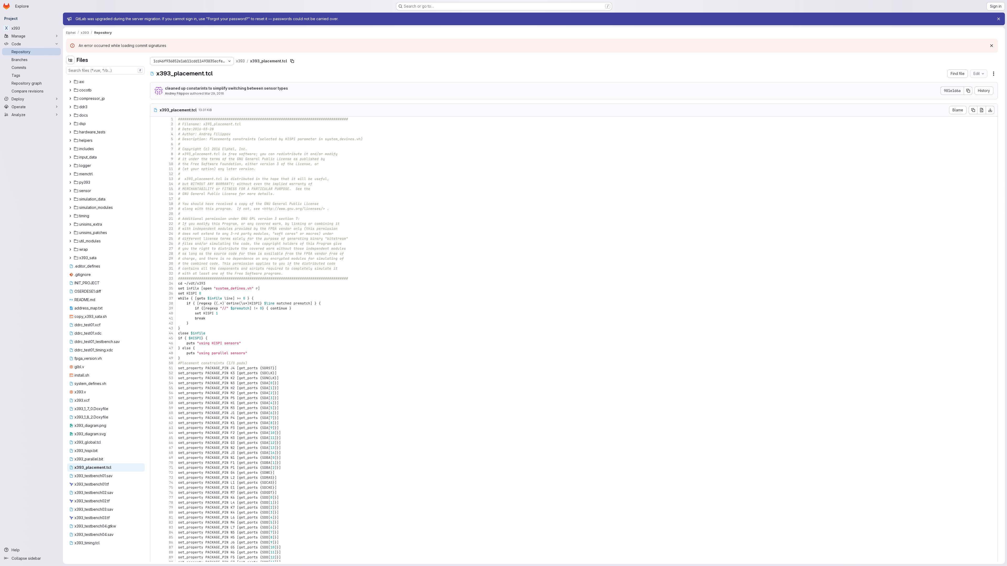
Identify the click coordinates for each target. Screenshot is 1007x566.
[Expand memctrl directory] (70, 174)
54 (171, 383)
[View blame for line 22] (154, 223)
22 (171, 223)
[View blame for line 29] (154, 258)
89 (171, 557)
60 (171, 413)
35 (171, 288)
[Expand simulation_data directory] (70, 199)
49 (171, 358)
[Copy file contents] (973, 110)
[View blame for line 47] (154, 348)
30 (171, 263)
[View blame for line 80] (154, 512)
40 (171, 313)
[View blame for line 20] (154, 213)
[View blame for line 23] (154, 228)
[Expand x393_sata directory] (70, 258)
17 (171, 199)
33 (171, 278)
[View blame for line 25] (154, 238)
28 (171, 253)
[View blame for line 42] (154, 323)
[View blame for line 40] (154, 313)
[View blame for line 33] (154, 278)
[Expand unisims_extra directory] (70, 224)
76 (171, 492)
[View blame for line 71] (154, 467)
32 (171, 273)
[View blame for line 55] (154, 387)
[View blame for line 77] (154, 497)
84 (171, 532)
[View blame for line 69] (154, 457)
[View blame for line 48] (154, 353)
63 (171, 428)
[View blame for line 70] (154, 462)
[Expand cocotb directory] (70, 90)
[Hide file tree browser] (70, 60)
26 (171, 243)
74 (171, 482)
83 (171, 527)
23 (171, 228)
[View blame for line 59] (154, 407)
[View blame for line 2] (154, 124)
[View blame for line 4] (154, 134)
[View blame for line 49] (154, 358)
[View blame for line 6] (154, 144)
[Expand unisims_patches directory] (70, 233)
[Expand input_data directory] (70, 157)
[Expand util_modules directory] (70, 241)
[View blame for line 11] (154, 168)
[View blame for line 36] (154, 293)
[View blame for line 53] (154, 377)
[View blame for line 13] (154, 178)
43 (171, 328)
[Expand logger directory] (70, 165)
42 (171, 323)
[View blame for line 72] (154, 472)
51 (171, 368)
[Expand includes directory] (70, 149)
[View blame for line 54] (154, 382)
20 (171, 213)
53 (171, 378)
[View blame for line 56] (154, 392)
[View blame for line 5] (154, 139)
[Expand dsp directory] (70, 124)
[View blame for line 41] (154, 318)
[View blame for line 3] (154, 129)
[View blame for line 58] (154, 402)
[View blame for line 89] (154, 557)
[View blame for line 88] (154, 552)
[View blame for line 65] (154, 437)
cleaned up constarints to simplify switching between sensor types (226, 88)
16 (171, 194)
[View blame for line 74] (154, 482)
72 (171, 472)
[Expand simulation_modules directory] (70, 207)
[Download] (990, 110)
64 (171, 433)
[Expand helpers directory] (70, 140)
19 (171, 208)
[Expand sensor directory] (70, 191)
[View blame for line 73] (154, 477)
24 (171, 233)
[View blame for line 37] (154, 298)
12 (171, 174)
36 (171, 293)
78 (171, 502)
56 (171, 393)
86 (171, 542)
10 (171, 164)
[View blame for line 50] (154, 363)
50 (171, 363)
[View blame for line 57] (154, 397)
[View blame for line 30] (154, 263)
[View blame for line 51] (154, 368)
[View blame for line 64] (154, 432)
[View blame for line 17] (154, 198)
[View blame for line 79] (154, 507)
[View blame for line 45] (154, 338)
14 (171, 184)
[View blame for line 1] (154, 119)
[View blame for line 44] (154, 333)
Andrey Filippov (177, 93)
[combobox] (105, 70)
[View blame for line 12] (154, 173)
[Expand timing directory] (70, 216)
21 (171, 218)
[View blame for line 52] (154, 373)
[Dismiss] (991, 45)
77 (171, 497)
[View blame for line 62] (154, 422)
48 (171, 353)
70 (171, 462)
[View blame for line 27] (154, 248)
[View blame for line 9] (154, 158)
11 (171, 169)
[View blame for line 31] (154, 268)
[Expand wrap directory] (70, 249)
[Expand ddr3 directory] (70, 107)
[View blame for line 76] (154, 492)
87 (171, 547)
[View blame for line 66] (154, 442)
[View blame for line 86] (154, 542)
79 (171, 507)
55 (171, 388)
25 (171, 238)
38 (171, 303)
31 (171, 268)
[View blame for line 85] (154, 537)
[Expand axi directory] (70, 82)
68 (171, 452)
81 (171, 517)
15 (171, 189)
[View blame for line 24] (154, 233)
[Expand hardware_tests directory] (70, 132)
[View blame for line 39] (154, 308)
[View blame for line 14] (154, 183)
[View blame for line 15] (154, 188)
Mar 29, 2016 (214, 93)
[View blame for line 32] (154, 273)
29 (171, 258)
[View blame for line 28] (154, 253)
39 (171, 308)
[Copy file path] (292, 61)
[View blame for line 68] (154, 452)
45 (171, 338)
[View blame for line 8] (154, 153)
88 (171, 552)
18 (171, 204)
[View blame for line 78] (154, 502)
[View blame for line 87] (154, 547)
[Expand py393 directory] (70, 182)
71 (171, 467)
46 (171, 343)
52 (171, 373)
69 (171, 457)
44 (171, 333)
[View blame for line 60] (154, 412)
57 (171, 398)
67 (171, 447)
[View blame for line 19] (154, 208)
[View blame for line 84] (154, 532)
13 (171, 179)
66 (171, 442)
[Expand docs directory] (70, 115)
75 (171, 487)
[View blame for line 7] (154, 148)
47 (171, 348)
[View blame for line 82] (154, 522)
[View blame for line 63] (154, 427)
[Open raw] (981, 110)
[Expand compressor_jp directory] (70, 98)
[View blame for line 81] (154, 517)
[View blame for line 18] (154, 203)
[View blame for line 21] (154, 218)
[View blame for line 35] (154, 288)
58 (171, 403)
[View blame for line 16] (154, 193)
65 (171, 438)
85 (171, 537)
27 (171, 248)
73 (171, 477)
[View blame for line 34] (154, 283)
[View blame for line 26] (154, 243)
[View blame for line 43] (154, 328)
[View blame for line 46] (154, 343)
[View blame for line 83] (154, 527)
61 (171, 418)
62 (171, 423)
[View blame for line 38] (154, 303)
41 (171, 318)
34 (171, 283)
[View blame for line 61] (154, 417)
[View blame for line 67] (154, 447)
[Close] (998, 19)
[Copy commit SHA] (968, 90)
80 (171, 512)
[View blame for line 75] (154, 487)
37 (171, 298)
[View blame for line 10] (154, 163)
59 (171, 408)
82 (171, 522)
